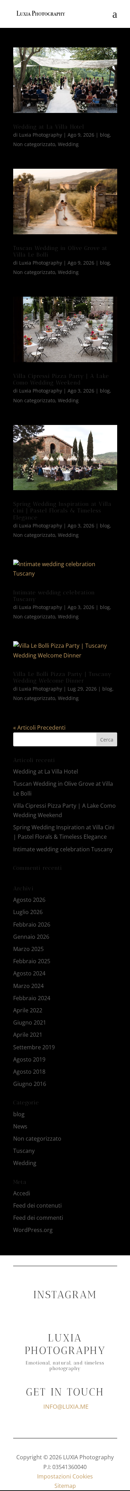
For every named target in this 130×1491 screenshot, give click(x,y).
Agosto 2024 (29, 973)
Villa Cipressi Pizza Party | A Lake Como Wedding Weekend (61, 379)
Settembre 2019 (34, 1047)
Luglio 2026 (28, 912)
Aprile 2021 (27, 1035)
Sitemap (65, 1486)
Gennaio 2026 (31, 937)
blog (105, 134)
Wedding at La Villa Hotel (48, 126)
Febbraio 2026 (31, 924)
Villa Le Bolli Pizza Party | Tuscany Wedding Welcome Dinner (62, 677)
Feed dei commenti (38, 1218)
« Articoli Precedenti (39, 727)
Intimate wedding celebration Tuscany (63, 849)
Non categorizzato (34, 144)
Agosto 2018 (29, 1071)
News (20, 1126)
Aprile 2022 (27, 1010)
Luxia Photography (40, 134)
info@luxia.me (65, 1406)
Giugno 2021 (29, 1022)
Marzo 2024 (28, 986)
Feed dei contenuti (37, 1205)
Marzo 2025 (28, 949)
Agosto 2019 (29, 1059)
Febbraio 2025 (31, 961)
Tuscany (24, 1151)
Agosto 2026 (29, 900)
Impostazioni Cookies (65, 1476)
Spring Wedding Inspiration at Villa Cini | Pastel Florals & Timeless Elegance (62, 510)
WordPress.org (33, 1230)
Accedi (21, 1193)
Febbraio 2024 (31, 998)
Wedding (68, 144)
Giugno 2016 (29, 1084)
